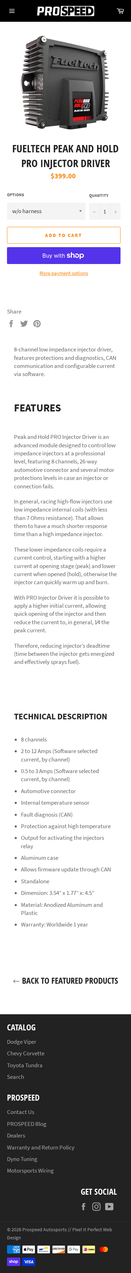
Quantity (98, 195)
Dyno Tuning (22, 1159)
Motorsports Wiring (30, 1170)
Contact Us (20, 1112)
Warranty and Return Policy (40, 1147)
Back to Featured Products (69, 980)
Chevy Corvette (25, 1053)
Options (15, 194)
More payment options (63, 273)
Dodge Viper (21, 1042)
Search (15, 1077)
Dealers (16, 1135)
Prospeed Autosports (44, 1230)
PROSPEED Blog (26, 1124)
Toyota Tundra (25, 1065)
